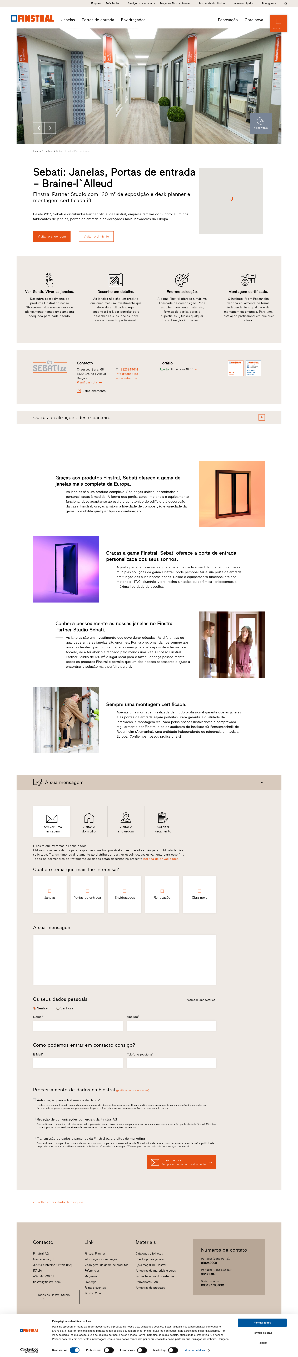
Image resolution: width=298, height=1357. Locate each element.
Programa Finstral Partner (175, 3)
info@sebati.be (127, 374)
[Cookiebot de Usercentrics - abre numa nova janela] (29, 1350)
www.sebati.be (126, 378)
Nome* (38, 1017)
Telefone (140, 1054)
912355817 (208, 1274)
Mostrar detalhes (195, 1350)
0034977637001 (212, 1285)
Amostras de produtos (150, 1287)
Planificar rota (87, 382)
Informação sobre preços (101, 1259)
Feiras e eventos (95, 1287)
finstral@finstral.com (47, 1282)
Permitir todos (262, 1322)
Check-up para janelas (150, 1259)
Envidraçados (133, 19)
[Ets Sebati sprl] (52, 367)
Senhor (42, 1008)
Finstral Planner (95, 1253)
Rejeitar (262, 1342)
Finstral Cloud (93, 1293)
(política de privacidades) (132, 1090)
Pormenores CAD (147, 1282)
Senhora (66, 1008)
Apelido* (133, 1017)
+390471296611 (43, 1276)
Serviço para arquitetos (141, 3)
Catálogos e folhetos (149, 1253)
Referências (112, 3)
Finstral (37, 151)
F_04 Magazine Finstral (151, 1265)
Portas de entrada (98, 19)
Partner (49, 151)
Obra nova (254, 19)
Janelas (68, 19)
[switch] (109, 1350)
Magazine (91, 1276)
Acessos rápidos (244, 3)
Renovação (228, 19)
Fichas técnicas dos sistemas (155, 1276)
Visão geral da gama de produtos (106, 1265)
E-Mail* (38, 1054)
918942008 (209, 1263)
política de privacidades (160, 859)
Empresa (96, 3)
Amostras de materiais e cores (156, 1270)
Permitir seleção (262, 1332)
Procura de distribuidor (212, 3)
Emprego (90, 1282)
